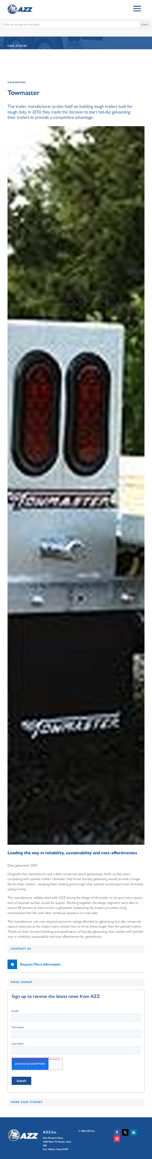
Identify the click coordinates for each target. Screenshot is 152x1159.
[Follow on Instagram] (117, 1139)
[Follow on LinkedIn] (133, 1132)
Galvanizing (17, 82)
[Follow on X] (125, 1132)
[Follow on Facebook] (117, 1132)
